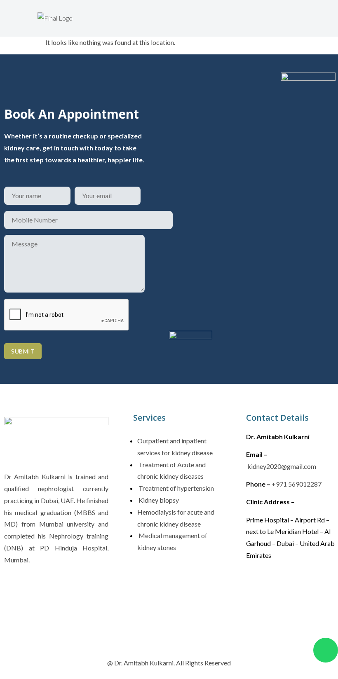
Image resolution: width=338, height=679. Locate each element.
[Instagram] (280, 586)
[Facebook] (256, 586)
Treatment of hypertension (175, 488)
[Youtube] (256, 610)
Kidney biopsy (158, 500)
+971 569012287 (297, 484)
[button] (124, 15)
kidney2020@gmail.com (281, 466)
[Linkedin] (304, 586)
